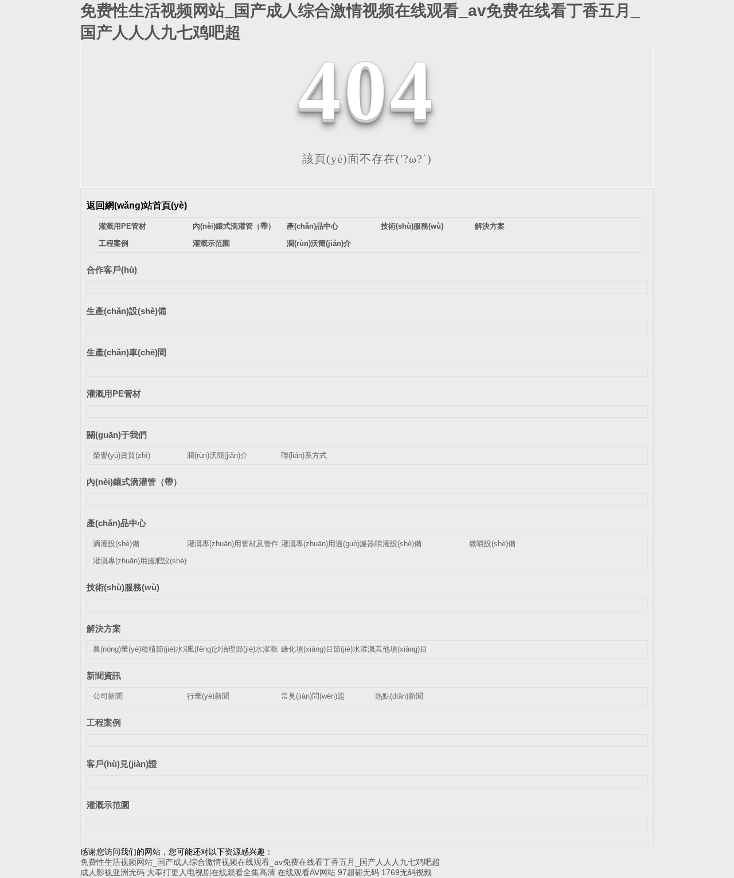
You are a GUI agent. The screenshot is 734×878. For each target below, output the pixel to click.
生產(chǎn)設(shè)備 (126, 311)
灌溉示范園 (211, 243)
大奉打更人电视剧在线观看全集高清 (211, 872)
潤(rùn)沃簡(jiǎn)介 (319, 243)
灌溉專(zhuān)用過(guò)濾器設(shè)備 (343, 543)
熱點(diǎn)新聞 (399, 696)
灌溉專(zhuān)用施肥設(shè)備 (143, 560)
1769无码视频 (406, 872)
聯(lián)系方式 (304, 455)
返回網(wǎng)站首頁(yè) (137, 205)
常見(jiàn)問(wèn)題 (313, 696)
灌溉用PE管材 (122, 226)
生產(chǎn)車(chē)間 (126, 352)
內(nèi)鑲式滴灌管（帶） (234, 226)
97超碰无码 (358, 872)
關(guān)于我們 (117, 435)
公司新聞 (108, 696)
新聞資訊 (104, 675)
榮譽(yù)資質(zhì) (121, 455)
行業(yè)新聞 (208, 696)
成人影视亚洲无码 (112, 872)
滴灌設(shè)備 (116, 543)
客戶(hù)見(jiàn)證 (122, 764)
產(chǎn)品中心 (312, 226)
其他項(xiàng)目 (401, 649)
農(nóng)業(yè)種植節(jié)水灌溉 (145, 649)
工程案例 (113, 243)
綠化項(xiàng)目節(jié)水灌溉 (328, 649)
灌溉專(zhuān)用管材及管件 (233, 543)
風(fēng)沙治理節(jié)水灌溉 (232, 649)
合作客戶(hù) (112, 270)
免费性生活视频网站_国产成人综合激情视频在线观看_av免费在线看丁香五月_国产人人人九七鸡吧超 (260, 862)
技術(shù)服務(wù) (412, 226)
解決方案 (490, 226)
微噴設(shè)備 (492, 543)
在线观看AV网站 (306, 872)
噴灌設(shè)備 (398, 543)
